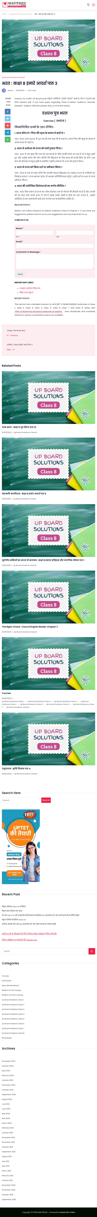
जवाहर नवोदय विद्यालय (30, 288)
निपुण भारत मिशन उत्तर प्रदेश (12, 911)
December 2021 (8, 1137)
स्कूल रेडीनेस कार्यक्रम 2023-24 (14, 919)
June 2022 (6, 1109)
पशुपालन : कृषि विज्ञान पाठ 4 (16, 768)
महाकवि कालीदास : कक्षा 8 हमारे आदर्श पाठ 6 (24, 493)
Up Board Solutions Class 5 (31, 704)
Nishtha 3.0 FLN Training (11, 990)
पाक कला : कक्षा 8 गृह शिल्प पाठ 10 (19, 427)
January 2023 (7, 1080)
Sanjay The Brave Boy (16, 330)
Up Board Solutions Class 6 (58, 704)
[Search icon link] (88, 5)
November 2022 (8, 1085)
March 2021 (6, 1171)
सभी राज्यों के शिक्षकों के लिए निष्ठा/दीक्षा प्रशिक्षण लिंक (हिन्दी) (29, 934)
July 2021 (5, 1161)
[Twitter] (8, 118)
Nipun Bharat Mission (10, 985)
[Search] (92, 951)
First (17, 237)
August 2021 (7, 1156)
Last (57, 237)
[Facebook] (8, 111)
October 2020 (7, 1194)
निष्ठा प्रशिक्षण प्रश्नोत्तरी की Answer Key (19, 940)
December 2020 (8, 1185)
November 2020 (8, 1190)
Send (20, 274)
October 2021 (7, 1147)
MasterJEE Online (67, 1212)
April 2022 (6, 1118)
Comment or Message (28, 252)
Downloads (6, 980)
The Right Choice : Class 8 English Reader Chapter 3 (30, 626)
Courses (6, 693)
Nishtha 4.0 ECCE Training (12, 995)
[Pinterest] (8, 125)
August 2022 (7, 1099)
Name (20, 228)
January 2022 (7, 1132)
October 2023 (7, 1066)
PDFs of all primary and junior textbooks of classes (38, 311)
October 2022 (7, 1090)
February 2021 (7, 1175)
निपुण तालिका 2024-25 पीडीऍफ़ (14, 906)
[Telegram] (8, 132)
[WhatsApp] (8, 139)
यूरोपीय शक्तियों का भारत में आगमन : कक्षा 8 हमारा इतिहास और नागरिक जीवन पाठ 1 (43, 560)
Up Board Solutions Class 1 (13, 701)
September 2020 (9, 1199)
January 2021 (7, 1180)
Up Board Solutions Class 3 (65, 701)
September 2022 (9, 1094)
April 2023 (6, 1070)
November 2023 (8, 1061)
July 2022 (6, 1104)
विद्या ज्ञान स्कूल (26, 292)
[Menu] (93, 5)
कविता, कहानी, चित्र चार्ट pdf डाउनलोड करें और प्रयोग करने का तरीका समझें (29, 924)
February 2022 (8, 1128)
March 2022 (7, 1123)
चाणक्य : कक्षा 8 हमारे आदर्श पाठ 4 (19, 345)
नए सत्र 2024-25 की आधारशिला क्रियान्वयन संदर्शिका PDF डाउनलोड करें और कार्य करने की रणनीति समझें (40, 915)
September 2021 (8, 1151)
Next (9, 349)
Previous (14, 335)
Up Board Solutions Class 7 (13, 1028)
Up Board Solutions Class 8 (13, 77)
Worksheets (7, 1038)
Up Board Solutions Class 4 (13, 1014)
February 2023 (8, 1075)
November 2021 (8, 1142)
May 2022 (6, 1113)
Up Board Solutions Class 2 (39, 701)
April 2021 (6, 1166)
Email (19, 241)
